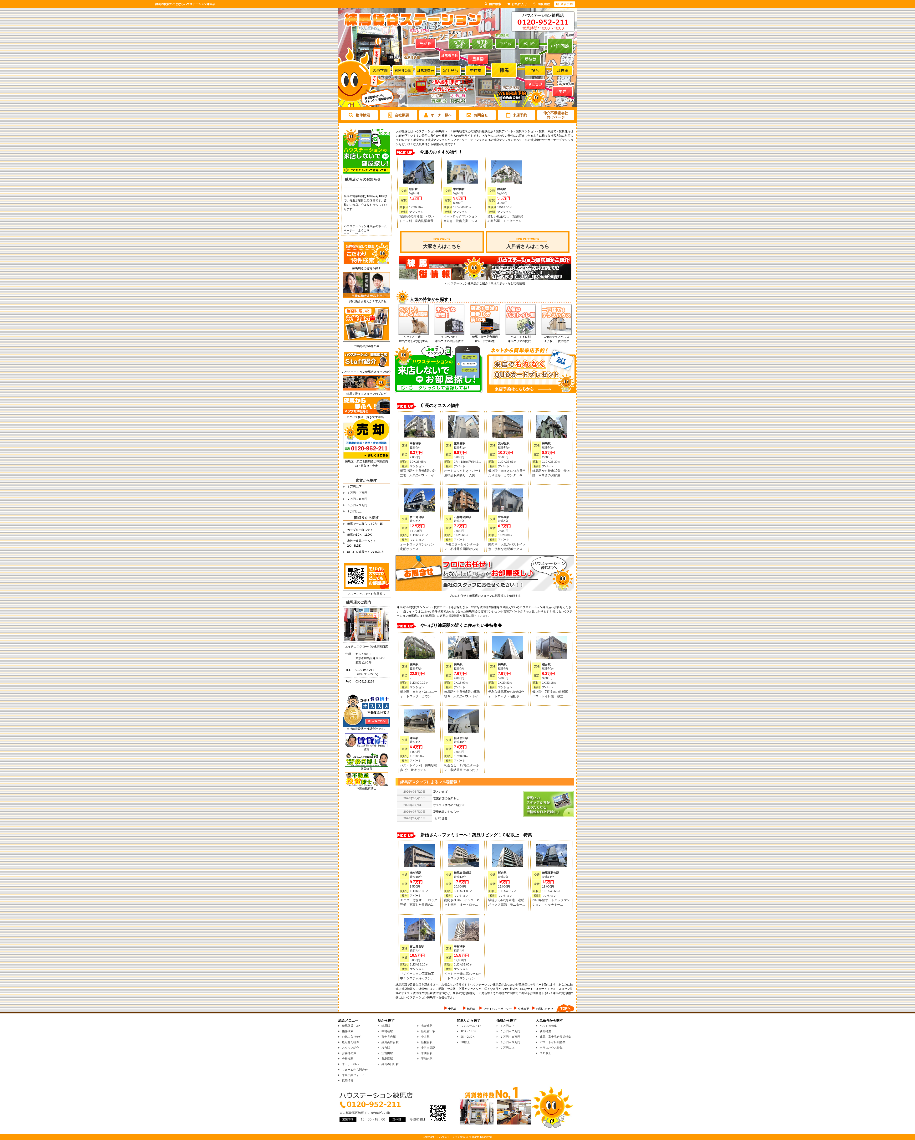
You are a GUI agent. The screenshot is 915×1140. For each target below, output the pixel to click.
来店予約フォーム (353, 1075)
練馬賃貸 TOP (351, 1025)
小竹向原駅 (428, 1047)
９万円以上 (354, 511)
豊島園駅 (387, 1058)
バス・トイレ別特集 (552, 1042)
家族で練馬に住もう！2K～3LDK (361, 543)
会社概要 (402, 115)
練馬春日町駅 (390, 1064)
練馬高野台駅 (390, 1042)
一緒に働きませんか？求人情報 (366, 301)
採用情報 (347, 1080)
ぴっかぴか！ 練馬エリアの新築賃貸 (449, 339)
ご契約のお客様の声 (366, 346)
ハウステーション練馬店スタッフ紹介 (366, 372)
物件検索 (363, 115)
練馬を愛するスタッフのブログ (366, 393)
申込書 (452, 1009)
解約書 (471, 1009)
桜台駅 (385, 1047)
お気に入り (519, 4)
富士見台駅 (388, 1036)
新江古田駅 (428, 1031)
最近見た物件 (350, 1042)
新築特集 (545, 1031)
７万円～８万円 (357, 499)
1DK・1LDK (469, 1031)
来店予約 (520, 115)
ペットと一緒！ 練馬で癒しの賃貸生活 (413, 339)
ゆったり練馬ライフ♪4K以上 (365, 552)
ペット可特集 (548, 1025)
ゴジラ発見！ (441, 818)
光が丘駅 (426, 1025)
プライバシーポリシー (497, 1009)
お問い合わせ (544, 1009)
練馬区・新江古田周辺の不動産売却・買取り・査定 (366, 463)
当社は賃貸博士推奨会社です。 (366, 728)
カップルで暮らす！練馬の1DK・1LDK (360, 532)
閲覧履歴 (544, 4)
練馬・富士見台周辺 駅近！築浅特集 (485, 339)
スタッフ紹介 (350, 1047)
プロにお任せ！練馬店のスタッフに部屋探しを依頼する (485, 595)
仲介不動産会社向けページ (555, 115)
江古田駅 (387, 1053)
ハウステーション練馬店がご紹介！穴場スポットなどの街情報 (485, 283)
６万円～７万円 (357, 492)
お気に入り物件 (352, 1036)
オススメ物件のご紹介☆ (449, 805)
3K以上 (465, 1042)
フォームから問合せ (355, 1069)
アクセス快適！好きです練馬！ (366, 417)
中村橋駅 (387, 1031)
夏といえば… (441, 791)
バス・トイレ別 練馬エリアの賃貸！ (521, 339)
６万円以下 (354, 486)
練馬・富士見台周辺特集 (555, 1036)
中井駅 (425, 1036)
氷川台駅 (426, 1053)
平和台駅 (426, 1058)
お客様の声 (349, 1053)
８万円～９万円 (357, 505)
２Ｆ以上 (545, 1053)
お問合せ (481, 115)
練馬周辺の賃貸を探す (366, 268)
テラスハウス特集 (551, 1047)
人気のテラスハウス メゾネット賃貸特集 (556, 339)
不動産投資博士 (366, 788)
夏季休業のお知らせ (446, 811)
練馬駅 (385, 1025)
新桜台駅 (426, 1042)
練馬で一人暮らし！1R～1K (365, 523)
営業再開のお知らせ (446, 798)
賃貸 (366, 749)
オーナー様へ (441, 115)
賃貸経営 (366, 768)
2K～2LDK (467, 1036)
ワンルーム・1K (471, 1025)
